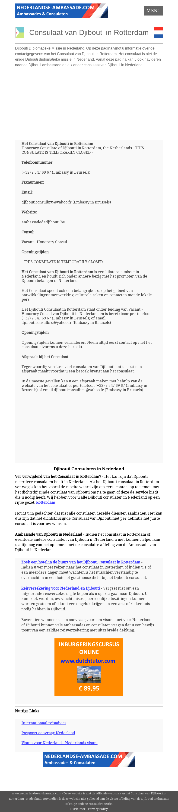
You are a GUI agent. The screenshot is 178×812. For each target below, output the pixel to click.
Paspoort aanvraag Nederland (48, 733)
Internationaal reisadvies (44, 723)
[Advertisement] (89, 101)
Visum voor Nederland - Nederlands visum (60, 743)
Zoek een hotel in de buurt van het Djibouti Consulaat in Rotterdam (80, 562)
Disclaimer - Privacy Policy (89, 809)
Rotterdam (45, 502)
